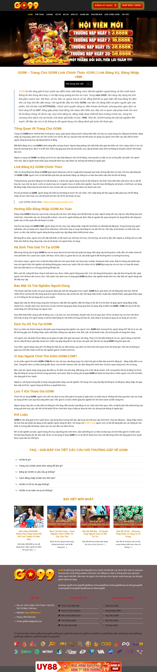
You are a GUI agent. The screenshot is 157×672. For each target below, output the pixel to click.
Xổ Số (58, 14)
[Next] (143, 531)
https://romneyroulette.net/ (58, 202)
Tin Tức (125, 14)
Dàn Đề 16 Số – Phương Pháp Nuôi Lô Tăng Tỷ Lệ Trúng (128, 534)
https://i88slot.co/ (33, 613)
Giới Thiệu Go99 (111, 14)
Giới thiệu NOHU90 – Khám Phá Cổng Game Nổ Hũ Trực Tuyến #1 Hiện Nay (28, 535)
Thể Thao (39, 14)
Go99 (30, 14)
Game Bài (84, 14)
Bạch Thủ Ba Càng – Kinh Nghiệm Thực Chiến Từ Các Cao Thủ (62, 534)
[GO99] (26, 5)
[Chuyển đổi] (16, 459)
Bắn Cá (74, 14)
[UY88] (78, 666)
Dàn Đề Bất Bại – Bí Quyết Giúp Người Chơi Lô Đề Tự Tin (95, 534)
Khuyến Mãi (96, 14)
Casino (49, 14)
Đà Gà (66, 14)
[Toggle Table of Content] (87, 84)
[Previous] (13, 531)
